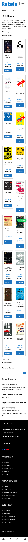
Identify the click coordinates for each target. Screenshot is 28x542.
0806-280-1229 (19, 433)
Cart (23, 538)
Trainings (6, 471)
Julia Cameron (8, 236)
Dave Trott (20, 63)
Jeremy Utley (7, 99)
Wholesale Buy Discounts (10, 492)
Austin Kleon (7, 131)
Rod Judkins (20, 99)
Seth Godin (20, 310)
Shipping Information (9, 516)
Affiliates (6, 486)
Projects (6, 474)
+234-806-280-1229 (14, 436)
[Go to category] (24, 373)
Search (17, 539)
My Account (10, 539)
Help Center (7, 510)
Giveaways (7, 465)
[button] (22, 220)
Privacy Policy (7, 522)
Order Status (7, 513)
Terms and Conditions (9, 519)
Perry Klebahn (8, 101)
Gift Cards (6, 463)
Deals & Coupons (8, 468)
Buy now (20, 105)
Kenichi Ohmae (8, 311)
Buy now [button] (7, 70)
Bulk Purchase (7, 489)
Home (4, 10)
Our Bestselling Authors (10, 495)
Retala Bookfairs (8, 498)
